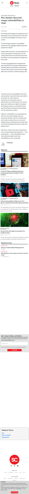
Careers (20, 472)
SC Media (5, 472)
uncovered (10, 63)
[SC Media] (14, 3)
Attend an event (16, 478)
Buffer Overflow (6, 435)
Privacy (24, 472)
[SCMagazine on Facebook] (11, 466)
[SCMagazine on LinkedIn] (18, 466)
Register (17, 5)
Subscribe (14, 350)
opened (13, 45)
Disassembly (5, 437)
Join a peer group (22, 478)
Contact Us (16, 472)
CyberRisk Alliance (10, 472)
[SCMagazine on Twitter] (14, 466)
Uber (25, 69)
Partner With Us (14, 480)
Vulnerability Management (8, 15)
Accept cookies (14, 492)
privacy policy (19, 488)
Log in (11, 5)
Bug (3, 433)
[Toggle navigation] (2, 3)
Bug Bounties (4, 228)
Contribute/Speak (10, 478)
